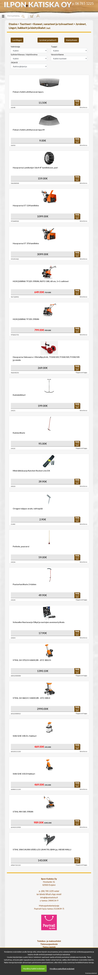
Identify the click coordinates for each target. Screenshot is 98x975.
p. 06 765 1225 (83, 3)
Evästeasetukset (91, 973)
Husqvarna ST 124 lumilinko (26, 205)
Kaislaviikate (19, 433)
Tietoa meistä (49, 947)
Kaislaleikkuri (19, 395)
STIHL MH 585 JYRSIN (23, 811)
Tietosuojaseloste (49, 944)
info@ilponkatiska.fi (49, 897)
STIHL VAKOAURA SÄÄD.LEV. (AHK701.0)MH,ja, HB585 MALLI (42, 849)
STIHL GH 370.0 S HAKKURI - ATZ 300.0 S (32, 660)
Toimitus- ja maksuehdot (49, 941)
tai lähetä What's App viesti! (49, 894)
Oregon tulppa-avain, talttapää (28, 508)
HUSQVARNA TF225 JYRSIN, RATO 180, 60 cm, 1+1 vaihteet (41, 281)
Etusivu (13, 24)
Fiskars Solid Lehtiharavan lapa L (28, 92)
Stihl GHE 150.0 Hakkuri (24, 773)
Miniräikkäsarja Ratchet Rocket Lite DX (31, 470)
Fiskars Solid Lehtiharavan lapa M (29, 129)
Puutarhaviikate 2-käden (24, 584)
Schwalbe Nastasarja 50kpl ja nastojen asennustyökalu (38, 622)
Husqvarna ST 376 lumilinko (26, 243)
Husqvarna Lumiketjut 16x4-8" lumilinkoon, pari (35, 167)
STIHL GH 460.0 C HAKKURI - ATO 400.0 (31, 698)
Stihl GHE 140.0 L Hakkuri (24, 736)
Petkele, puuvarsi (21, 546)
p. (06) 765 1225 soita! (49, 891)
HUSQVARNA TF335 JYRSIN (26, 319)
